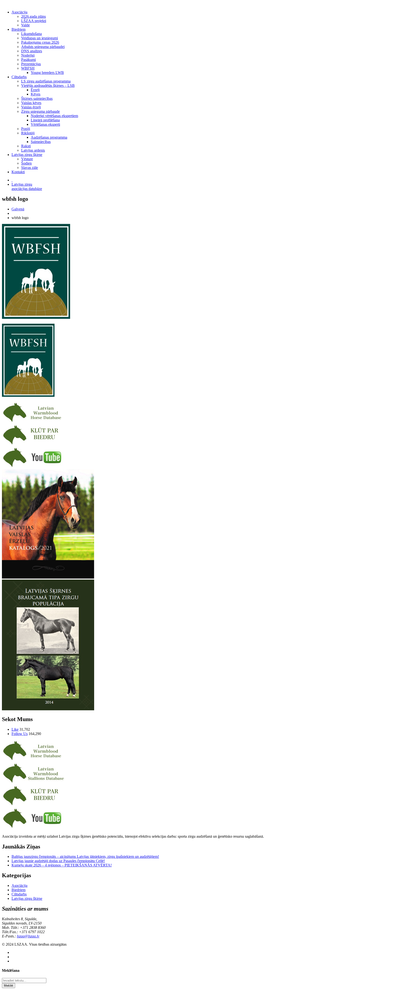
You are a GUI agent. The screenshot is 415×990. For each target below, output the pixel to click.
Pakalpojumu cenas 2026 (40, 42)
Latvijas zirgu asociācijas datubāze (27, 186)
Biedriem (18, 29)
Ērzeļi (35, 90)
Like (15, 729)
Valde (25, 25)
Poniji (25, 129)
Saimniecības (41, 142)
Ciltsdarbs (19, 77)
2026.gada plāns (33, 16)
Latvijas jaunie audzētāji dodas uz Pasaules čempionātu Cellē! (58, 861)
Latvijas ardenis (33, 150)
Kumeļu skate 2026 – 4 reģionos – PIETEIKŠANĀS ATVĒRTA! (62, 865)
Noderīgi (28, 55)
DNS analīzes (31, 51)
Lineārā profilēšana (45, 120)
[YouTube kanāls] (33, 467)
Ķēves (35, 94)
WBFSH (28, 68)
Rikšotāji (28, 133)
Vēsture (27, 159)
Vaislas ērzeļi (31, 107)
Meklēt (8, 985)
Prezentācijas (31, 64)
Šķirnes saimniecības (37, 98)
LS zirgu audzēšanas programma (46, 81)
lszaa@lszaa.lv (28, 936)
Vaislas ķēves (31, 103)
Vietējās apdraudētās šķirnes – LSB (48, 85)
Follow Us (20, 734)
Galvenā (18, 209)
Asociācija (19, 12)
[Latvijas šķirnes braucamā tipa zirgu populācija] (48, 709)
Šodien (26, 163)
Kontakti (18, 172)
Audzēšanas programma (49, 137)
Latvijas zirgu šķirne (27, 155)
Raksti (26, 146)
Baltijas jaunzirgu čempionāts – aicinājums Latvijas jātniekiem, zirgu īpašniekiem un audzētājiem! (85, 856)
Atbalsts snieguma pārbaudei (43, 47)
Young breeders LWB (47, 73)
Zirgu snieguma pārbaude (40, 111)
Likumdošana (31, 34)
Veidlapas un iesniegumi (39, 38)
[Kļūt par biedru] (33, 444)
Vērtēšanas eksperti (45, 124)
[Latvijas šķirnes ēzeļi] (33, 783)
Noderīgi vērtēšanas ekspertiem (54, 116)
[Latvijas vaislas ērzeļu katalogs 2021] (48, 577)
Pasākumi (28, 60)
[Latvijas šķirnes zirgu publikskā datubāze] (33, 422)
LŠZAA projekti (33, 21)
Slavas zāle (29, 168)
